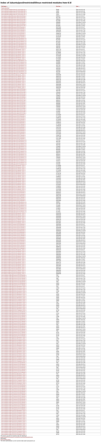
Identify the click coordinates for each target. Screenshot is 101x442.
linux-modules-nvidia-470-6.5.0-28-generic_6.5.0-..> (14, 418)
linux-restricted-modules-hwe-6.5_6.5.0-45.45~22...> (14, 9)
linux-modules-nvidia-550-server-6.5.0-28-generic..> (14, 283)
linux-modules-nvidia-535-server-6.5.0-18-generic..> (14, 331)
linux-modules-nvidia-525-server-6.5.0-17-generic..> (14, 369)
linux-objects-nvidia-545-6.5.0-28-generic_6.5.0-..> (13, 74)
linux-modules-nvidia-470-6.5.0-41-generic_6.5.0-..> (14, 413)
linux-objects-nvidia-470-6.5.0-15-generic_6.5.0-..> (13, 272)
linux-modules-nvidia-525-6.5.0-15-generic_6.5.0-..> (14, 381)
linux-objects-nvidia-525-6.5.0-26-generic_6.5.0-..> (13, 213)
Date (77, 6)
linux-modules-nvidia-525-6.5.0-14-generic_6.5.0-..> (14, 383)
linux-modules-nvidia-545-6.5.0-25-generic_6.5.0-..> (14, 305)
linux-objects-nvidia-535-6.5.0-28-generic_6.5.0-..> (13, 173)
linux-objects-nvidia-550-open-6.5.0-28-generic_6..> (14, 46)
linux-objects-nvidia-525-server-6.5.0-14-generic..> (13, 200)
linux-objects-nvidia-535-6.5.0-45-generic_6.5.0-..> (13, 165)
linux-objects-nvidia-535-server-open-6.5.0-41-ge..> (13, 92)
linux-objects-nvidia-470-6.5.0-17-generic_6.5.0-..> (13, 270)
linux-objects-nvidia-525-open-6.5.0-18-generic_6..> (14, 206)
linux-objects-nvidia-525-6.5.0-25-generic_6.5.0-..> (13, 214)
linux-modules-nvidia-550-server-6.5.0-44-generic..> (14, 276)
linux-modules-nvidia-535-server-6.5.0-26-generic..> (14, 324)
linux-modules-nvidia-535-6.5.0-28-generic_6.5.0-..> (14, 345)
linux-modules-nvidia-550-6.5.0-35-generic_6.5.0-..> (14, 292)
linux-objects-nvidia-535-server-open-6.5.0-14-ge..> (13, 113)
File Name (3, 6)
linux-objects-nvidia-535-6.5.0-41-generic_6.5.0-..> (13, 168)
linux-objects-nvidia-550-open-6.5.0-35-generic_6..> (14, 44)
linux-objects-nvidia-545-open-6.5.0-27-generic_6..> (14, 62)
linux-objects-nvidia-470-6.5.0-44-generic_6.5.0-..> (13, 251)
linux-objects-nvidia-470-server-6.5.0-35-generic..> (13, 230)
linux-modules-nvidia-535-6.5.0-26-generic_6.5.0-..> (14, 350)
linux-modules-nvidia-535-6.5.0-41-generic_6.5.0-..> (14, 340)
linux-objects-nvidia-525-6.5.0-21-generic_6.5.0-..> (13, 216)
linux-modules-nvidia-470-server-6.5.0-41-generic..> (14, 388)
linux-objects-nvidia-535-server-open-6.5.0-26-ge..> (13, 101)
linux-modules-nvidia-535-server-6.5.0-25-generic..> (14, 327)
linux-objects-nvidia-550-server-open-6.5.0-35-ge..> (13, 22)
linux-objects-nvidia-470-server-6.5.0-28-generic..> (13, 232)
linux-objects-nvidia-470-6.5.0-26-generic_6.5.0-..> (13, 262)
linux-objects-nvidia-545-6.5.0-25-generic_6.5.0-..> (13, 82)
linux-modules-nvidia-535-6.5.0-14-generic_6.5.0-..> (14, 361)
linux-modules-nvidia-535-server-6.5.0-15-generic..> (14, 334)
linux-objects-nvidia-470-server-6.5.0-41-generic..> (13, 227)
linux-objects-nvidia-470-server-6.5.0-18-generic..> (13, 243)
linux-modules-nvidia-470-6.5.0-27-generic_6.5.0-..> (14, 420)
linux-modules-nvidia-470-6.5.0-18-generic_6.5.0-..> (14, 429)
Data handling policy (6, 439)
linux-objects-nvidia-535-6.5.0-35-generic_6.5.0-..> (13, 171)
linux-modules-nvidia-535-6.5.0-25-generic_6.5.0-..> (14, 353)
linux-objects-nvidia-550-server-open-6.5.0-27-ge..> (13, 25)
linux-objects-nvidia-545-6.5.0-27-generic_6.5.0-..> (13, 76)
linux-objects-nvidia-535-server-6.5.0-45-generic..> (13, 114)
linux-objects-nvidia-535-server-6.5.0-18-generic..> (13, 133)
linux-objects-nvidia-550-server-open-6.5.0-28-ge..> (13, 24)
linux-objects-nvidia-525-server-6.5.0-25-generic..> (13, 192)
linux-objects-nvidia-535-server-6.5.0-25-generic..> (13, 130)
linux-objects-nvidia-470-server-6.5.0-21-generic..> (13, 241)
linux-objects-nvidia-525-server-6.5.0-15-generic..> (13, 198)
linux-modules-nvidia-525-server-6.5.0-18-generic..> (14, 367)
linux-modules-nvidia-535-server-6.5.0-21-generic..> (14, 329)
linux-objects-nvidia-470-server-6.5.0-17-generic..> (13, 245)
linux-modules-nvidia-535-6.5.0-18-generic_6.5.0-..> (14, 356)
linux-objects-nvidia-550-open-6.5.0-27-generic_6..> (14, 47)
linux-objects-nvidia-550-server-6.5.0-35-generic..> (13, 33)
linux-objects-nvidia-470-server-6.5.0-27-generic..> (13, 233)
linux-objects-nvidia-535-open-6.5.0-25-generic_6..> (14, 156)
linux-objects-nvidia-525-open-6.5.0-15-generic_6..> (14, 210)
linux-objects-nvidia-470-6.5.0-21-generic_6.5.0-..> (13, 267)
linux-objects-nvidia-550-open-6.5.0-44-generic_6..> (14, 39)
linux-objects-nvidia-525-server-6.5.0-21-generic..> (13, 194)
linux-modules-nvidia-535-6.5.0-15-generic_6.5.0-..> (14, 359)
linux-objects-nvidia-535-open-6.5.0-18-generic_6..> (14, 159)
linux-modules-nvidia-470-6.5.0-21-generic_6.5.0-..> (14, 427)
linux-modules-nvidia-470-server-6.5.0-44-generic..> (14, 386)
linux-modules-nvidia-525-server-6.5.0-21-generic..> (14, 365)
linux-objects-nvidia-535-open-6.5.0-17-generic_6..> (14, 160)
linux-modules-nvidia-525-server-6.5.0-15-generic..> (14, 370)
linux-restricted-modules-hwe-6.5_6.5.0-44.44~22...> (14, 12)
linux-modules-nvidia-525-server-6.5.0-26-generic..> (14, 362)
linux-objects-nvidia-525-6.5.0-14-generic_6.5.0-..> (13, 222)
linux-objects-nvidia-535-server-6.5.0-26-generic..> (13, 127)
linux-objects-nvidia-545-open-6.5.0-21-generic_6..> (14, 70)
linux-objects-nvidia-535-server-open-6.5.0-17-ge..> (13, 109)
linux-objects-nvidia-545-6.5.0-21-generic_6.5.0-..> (13, 84)
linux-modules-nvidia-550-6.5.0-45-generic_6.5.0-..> (14, 286)
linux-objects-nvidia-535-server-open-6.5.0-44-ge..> (13, 90)
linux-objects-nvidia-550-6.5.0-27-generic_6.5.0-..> (13, 59)
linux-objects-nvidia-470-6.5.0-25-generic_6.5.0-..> (13, 265)
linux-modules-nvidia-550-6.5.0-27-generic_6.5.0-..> (14, 296)
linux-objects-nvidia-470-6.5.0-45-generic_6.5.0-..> (13, 249)
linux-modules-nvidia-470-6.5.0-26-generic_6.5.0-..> (14, 423)
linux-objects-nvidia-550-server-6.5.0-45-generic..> (13, 27)
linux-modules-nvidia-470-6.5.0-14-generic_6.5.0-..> (14, 434)
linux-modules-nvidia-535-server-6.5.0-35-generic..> (14, 318)
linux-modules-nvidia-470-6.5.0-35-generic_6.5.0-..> (14, 416)
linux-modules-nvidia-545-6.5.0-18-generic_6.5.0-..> (14, 308)
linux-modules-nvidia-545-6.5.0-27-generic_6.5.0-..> (14, 299)
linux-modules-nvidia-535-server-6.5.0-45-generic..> (14, 311)
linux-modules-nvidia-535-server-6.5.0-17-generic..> (14, 332)
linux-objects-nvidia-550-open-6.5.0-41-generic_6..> (14, 41)
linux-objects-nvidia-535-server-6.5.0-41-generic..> (13, 117)
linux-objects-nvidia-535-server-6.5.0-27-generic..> (13, 124)
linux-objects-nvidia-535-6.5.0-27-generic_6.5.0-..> (13, 175)
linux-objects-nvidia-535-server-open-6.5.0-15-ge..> (13, 111)
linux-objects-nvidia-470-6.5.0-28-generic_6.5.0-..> (13, 257)
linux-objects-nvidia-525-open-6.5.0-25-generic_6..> (14, 203)
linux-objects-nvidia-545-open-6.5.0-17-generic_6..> (14, 73)
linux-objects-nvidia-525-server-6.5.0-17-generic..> (13, 197)
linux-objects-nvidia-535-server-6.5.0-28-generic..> (13, 122)
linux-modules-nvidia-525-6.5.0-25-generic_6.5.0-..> (14, 375)
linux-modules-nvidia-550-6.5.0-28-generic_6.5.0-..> (14, 294)
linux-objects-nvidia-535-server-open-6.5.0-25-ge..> (13, 105)
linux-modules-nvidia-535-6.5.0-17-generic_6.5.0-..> (14, 358)
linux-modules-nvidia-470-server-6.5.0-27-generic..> (14, 394)
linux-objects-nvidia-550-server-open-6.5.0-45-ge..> (13, 16)
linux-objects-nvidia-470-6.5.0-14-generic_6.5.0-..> (13, 273)
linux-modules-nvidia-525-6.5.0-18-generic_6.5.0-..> (14, 378)
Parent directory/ (5, 8)
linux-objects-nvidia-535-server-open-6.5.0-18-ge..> (13, 108)
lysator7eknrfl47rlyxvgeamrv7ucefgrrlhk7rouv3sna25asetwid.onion (17, 437)
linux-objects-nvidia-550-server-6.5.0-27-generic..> (13, 36)
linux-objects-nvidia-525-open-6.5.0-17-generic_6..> (14, 208)
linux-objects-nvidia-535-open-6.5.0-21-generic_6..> (14, 157)
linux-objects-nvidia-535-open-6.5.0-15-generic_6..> (14, 162)
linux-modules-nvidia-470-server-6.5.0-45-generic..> (14, 385)
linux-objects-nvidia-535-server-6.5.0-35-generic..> (13, 121)
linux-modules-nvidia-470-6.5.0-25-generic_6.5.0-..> (14, 426)
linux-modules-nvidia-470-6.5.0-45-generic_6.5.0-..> (14, 410)
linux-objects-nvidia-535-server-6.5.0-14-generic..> (13, 138)
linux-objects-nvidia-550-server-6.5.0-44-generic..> (13, 28)
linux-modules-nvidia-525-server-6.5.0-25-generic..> (14, 364)
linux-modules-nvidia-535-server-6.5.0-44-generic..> (14, 313)
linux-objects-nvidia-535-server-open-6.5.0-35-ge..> (13, 95)
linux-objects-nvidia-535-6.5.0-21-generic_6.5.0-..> (13, 183)
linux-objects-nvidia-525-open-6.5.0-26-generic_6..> (14, 202)
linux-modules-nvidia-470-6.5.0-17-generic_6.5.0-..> (14, 431)
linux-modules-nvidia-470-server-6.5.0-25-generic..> (14, 400)
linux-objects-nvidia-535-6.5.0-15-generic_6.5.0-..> (13, 187)
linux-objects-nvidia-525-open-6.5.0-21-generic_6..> (14, 205)
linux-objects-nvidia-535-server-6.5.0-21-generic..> (13, 132)
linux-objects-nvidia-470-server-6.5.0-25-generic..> (13, 240)
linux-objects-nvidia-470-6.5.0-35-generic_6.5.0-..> (13, 256)
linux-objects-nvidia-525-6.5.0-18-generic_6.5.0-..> (13, 218)
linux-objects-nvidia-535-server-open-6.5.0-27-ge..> (13, 98)
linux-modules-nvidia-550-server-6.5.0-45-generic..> (14, 275)
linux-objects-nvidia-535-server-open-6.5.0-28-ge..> (13, 97)
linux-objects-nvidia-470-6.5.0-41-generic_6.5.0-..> (13, 253)
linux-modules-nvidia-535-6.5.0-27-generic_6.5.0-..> (14, 346)
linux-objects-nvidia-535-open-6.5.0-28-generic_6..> (14, 148)
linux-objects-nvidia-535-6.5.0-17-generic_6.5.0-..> (13, 186)
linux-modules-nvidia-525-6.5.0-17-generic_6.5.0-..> (14, 380)
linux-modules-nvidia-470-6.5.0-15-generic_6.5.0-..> (14, 432)
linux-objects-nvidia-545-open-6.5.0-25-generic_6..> (14, 68)
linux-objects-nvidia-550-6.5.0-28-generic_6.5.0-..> (13, 57)
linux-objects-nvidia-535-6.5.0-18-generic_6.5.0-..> (13, 184)
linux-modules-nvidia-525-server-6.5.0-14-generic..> (14, 372)
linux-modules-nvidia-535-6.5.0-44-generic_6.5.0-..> (14, 338)
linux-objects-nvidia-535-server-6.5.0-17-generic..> (13, 135)
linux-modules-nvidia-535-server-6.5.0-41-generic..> (14, 315)
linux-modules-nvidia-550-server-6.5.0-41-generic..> (14, 278)
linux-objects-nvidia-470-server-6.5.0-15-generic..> (13, 246)
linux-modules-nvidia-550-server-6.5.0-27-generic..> (14, 284)
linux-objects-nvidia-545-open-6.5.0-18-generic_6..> (14, 71)
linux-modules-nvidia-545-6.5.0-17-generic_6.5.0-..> (14, 310)
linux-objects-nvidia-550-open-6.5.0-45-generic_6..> (14, 38)
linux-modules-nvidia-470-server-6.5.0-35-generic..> (14, 391)
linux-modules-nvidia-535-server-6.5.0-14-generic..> (14, 335)
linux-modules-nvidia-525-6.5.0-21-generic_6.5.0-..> (14, 377)
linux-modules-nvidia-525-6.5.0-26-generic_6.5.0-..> (14, 373)
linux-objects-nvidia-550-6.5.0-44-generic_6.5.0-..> (13, 51)
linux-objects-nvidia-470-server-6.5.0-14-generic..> (13, 248)
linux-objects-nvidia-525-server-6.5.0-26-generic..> (13, 191)
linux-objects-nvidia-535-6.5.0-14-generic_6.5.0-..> (13, 189)
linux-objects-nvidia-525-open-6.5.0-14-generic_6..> (14, 211)
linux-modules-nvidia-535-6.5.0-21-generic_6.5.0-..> (14, 354)
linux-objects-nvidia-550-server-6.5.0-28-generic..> (13, 35)
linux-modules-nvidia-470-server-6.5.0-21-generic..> (14, 402)
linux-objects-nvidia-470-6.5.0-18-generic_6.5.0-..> (13, 268)
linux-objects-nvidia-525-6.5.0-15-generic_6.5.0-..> (13, 221)
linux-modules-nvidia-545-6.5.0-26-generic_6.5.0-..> (14, 302)
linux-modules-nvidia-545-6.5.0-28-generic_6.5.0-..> (14, 297)
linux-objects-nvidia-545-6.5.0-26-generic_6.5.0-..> (13, 79)
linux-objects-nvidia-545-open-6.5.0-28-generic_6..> (14, 60)
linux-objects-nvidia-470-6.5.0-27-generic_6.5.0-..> (13, 259)
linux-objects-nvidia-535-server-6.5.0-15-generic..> (13, 136)
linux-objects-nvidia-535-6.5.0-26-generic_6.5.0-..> (13, 178)
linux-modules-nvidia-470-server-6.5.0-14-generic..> (14, 408)
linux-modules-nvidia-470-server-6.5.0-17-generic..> (14, 405)
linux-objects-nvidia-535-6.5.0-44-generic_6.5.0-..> (13, 167)
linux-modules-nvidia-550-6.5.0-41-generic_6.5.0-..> (14, 289)
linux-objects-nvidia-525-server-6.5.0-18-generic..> (13, 195)
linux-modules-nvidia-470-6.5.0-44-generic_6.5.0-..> (14, 412)
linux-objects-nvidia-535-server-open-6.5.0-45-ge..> (13, 89)
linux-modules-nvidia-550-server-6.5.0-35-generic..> (14, 281)
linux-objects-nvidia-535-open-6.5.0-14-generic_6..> (14, 163)
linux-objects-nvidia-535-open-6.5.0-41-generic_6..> (14, 143)
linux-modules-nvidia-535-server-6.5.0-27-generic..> (14, 321)
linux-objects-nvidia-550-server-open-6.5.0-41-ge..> (13, 19)
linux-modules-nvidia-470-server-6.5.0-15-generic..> (14, 407)
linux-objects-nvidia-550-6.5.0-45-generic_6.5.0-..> (13, 49)
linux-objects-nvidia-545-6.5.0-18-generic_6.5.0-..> (13, 86)
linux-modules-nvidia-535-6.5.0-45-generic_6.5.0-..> (14, 337)
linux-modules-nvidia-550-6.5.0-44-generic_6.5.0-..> (14, 288)
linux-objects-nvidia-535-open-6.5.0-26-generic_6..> (14, 152)
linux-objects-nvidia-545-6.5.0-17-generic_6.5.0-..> (13, 87)
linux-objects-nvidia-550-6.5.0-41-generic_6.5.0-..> (13, 52)
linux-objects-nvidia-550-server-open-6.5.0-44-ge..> (13, 17)
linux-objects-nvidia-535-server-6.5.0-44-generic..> (13, 116)
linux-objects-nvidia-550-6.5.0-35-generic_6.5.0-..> (13, 55)
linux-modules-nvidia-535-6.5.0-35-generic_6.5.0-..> (14, 343)
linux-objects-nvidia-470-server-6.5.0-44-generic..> (13, 225)
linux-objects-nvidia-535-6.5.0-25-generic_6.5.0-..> (13, 181)
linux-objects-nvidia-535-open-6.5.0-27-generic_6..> (14, 149)
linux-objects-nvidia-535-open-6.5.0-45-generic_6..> (14, 140)
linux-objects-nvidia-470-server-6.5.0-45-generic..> (13, 224)
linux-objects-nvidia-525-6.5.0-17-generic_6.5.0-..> (13, 219)
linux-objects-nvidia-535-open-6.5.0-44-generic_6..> (14, 141)
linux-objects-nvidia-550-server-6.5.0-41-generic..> (13, 30)
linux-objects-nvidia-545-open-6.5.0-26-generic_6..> (14, 65)
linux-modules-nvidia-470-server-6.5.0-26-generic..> (14, 397)
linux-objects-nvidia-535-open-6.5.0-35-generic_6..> (14, 146)
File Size (58, 6)
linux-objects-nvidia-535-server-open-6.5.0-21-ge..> (13, 106)
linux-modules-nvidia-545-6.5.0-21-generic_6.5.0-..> (14, 307)
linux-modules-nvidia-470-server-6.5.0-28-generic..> (14, 393)
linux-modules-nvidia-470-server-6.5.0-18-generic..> (14, 404)
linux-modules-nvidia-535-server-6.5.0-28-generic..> (14, 319)
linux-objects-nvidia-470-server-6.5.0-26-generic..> (13, 237)
